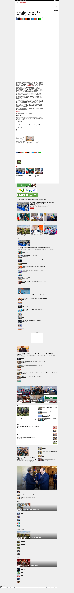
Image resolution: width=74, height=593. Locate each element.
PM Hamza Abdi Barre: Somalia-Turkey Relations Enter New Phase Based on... (32, 309)
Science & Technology (19, 233)
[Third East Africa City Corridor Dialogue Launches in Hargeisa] (20, 278)
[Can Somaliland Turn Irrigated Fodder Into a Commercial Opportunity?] (18, 544)
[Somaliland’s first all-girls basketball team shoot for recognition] (18, 582)
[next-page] (18, 177)
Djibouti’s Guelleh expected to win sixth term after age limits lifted (28, 509)
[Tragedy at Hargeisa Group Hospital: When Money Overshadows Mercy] (19, 370)
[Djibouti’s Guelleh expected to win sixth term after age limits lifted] (37, 507)
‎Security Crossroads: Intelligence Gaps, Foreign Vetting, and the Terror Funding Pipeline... (33, 361)
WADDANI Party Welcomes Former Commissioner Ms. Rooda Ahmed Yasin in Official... (34, 281)
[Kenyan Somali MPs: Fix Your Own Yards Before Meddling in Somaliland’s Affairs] (55, 431)
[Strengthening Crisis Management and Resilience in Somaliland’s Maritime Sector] (20, 171)
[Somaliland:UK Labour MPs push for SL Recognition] (39, 138)
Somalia (18, 293)
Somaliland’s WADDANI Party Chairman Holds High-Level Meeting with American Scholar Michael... (49, 459)
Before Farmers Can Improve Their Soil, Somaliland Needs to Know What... (31, 365)
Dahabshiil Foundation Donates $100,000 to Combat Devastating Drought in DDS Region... (49, 415)
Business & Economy (47, 233)
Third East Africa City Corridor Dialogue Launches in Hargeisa (30, 277)
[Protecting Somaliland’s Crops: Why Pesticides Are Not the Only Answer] (23, 229)
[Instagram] (55, 0)
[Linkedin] (24, 19)
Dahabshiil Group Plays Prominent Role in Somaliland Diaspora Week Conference (36, 400)
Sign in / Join (24, 0)
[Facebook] (54, 0)
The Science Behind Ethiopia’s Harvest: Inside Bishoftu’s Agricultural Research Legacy (25, 418)
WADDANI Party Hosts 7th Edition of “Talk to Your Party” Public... (31, 255)
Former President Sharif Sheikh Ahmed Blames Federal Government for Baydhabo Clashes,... (35, 313)
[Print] (29, 19)
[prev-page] (16, 177)
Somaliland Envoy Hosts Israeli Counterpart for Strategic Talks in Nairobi (29, 175)
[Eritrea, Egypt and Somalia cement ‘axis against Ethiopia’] (18, 495)
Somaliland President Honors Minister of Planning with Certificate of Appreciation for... (50, 223)
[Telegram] (33, 19)
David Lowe (18, 111)
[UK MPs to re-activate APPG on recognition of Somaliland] (30, 138)
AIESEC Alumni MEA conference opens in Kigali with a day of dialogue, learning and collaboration (37, 392)
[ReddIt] (26, 19)
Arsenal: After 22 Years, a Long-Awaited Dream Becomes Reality (27, 565)
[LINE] (40, 19)
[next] (55, 199)
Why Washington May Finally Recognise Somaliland (49, 447)
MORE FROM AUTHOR (27, 166)
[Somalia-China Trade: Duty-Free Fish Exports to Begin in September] (20, 321)
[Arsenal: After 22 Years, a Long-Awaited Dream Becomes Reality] (37, 563)
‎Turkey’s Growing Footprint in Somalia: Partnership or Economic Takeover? (32, 305)
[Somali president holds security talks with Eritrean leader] (18, 498)
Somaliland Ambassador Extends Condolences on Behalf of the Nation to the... (26, 437)
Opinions (23, 299)
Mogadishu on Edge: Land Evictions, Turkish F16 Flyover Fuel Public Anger (32, 294)
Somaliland (18, 173)
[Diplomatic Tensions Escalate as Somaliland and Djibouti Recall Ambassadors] (18, 526)
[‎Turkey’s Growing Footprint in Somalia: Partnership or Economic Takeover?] (20, 306)
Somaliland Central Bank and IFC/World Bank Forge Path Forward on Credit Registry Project (23, 392)
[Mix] (35, 19)
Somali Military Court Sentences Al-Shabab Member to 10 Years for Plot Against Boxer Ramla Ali (32, 568)
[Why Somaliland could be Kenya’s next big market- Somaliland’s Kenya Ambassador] (55, 442)
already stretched (20, 91)
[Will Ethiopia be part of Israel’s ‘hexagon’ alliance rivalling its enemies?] (40, 419)
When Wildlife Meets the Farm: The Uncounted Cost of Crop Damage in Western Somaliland (32, 540)
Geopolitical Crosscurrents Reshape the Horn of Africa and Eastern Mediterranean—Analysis (34, 298)
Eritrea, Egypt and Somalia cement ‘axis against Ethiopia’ (27, 494)
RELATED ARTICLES (20, 166)
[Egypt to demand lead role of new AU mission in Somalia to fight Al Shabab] (37, 478)
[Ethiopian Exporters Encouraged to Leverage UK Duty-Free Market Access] (40, 412)
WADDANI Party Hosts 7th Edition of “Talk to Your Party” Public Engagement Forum (39, 175)
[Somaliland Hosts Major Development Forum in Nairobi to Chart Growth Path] (55, 434)
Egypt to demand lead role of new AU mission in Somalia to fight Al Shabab (30, 488)
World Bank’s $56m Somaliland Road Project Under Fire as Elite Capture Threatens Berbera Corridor (23, 400)
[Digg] (38, 19)
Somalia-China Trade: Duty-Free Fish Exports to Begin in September (31, 320)
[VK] (36, 19)
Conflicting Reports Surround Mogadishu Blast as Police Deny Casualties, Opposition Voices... (34, 316)
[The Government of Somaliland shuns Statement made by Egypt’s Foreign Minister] (18, 579)
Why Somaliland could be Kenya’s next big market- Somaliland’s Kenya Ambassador (27, 441)
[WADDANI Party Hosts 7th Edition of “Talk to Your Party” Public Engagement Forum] (39, 171)
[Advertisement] (44, 4)
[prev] (53, 199)
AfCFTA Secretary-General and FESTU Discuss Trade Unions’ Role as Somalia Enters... (33, 324)
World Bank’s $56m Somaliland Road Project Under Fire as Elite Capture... (31, 376)
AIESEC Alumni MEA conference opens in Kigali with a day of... (26, 458)
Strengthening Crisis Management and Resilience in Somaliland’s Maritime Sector (20, 175)
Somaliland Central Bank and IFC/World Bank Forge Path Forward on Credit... (50, 235)
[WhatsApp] (22, 19)
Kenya (17, 427)
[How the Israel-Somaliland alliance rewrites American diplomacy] (19, 381)
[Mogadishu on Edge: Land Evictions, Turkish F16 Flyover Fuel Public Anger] (37, 291)
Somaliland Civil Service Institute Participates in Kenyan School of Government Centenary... (28, 426)
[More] (42, 19)
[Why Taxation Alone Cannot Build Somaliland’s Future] (50, 399)
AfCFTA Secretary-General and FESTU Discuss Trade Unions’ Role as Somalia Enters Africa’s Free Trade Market (50, 391)
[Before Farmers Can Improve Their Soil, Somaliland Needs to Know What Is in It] (19, 366)
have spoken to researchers (29, 85)
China (23, 321)
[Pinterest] (21, 19)
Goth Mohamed (35, 204)
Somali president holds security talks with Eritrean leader (28, 497)
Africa (31, 393)
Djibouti (18, 510)
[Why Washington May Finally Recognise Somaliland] (40, 448)
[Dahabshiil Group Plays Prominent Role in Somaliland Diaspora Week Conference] (37, 399)
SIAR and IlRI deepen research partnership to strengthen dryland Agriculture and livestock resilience (33, 553)
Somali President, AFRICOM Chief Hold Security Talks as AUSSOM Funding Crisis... (49, 455)
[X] (57, 0)
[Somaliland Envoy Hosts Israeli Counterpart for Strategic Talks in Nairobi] (30, 171)
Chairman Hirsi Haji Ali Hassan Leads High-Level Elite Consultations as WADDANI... (36, 235)
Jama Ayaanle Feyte (19, 354)
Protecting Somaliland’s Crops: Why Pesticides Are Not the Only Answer (22, 235)
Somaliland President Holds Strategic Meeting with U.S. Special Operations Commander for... (49, 452)
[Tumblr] (31, 19)
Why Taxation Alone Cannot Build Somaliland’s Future (53, 401)
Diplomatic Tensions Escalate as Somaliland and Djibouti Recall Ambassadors (30, 525)
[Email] (28, 19)
